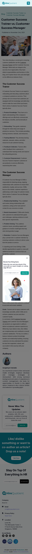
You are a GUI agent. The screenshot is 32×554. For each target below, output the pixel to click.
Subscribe (24, 273)
